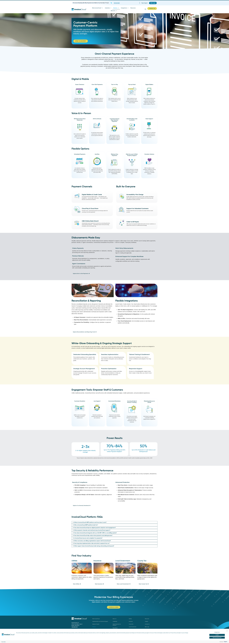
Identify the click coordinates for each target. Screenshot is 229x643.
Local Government (122, 561)
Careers (146, 621)
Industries (107, 8)
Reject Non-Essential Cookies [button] (217, 637)
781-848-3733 (75, 626)
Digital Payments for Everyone (117, 625)
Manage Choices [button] (217, 632)
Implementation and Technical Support (100, 621)
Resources (133, 8)
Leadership (115, 621)
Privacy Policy (3, 641)
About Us (113, 10)
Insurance (97, 561)
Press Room (115, 627)
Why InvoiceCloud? (96, 8)
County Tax (141, 561)
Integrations (124, 8)
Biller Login (147, 626)
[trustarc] (225, 641)
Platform (115, 8)
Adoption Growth (95, 624)
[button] (227, 631)
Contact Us (147, 624)
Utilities (74, 561)
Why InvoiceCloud (96, 618)
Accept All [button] (217, 634)
